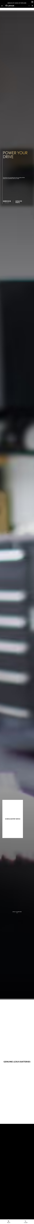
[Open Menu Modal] (2, 6)
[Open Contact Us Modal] (32, 6)
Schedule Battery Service (12, 819)
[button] (32, 2)
